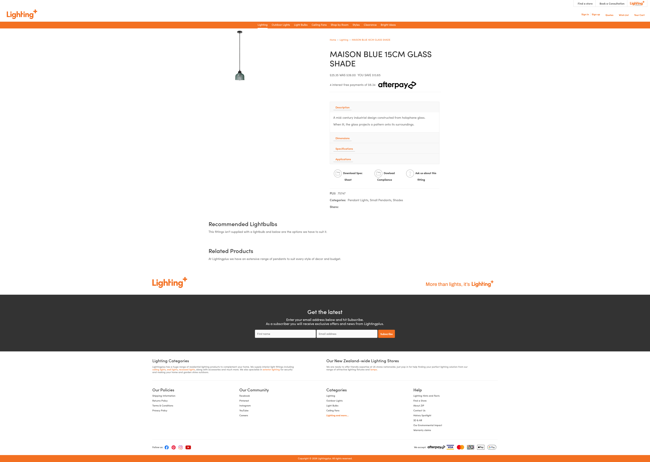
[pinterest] (173, 447)
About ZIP (418, 405)
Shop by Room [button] (340, 24)
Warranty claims (422, 430)
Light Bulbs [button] (301, 24)
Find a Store (420, 400)
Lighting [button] (263, 24)
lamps (373, 369)
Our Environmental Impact (427, 425)
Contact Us (419, 410)
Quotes (609, 14)
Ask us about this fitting (425, 176)
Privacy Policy (159, 410)
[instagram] (180, 447)
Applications (343, 159)
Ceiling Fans (332, 410)
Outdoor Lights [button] (281, 24)
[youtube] (188, 447)
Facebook (244, 395)
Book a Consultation (612, 3)
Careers (243, 415)
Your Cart (639, 14)
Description (342, 107)
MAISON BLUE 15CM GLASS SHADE (371, 39)
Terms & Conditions (162, 405)
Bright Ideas (388, 24)
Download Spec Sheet (352, 176)
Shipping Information (163, 395)
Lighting (344, 39)
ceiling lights (159, 369)
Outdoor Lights (334, 400)
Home (333, 39)
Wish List (624, 14)
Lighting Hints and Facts (426, 395)
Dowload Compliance (386, 176)
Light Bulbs (332, 405)
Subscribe (386, 334)
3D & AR (417, 420)
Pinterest (244, 400)
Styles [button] (356, 24)
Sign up (596, 14)
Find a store (585, 3)
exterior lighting (271, 369)
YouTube (243, 410)
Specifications (344, 148)
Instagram (245, 405)
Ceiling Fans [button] (319, 24)
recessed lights (187, 369)
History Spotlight (422, 415)
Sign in (585, 14)
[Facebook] (167, 447)
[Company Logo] (22, 14)
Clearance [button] (370, 24)
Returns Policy (160, 400)
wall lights (172, 369)
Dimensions (342, 138)
